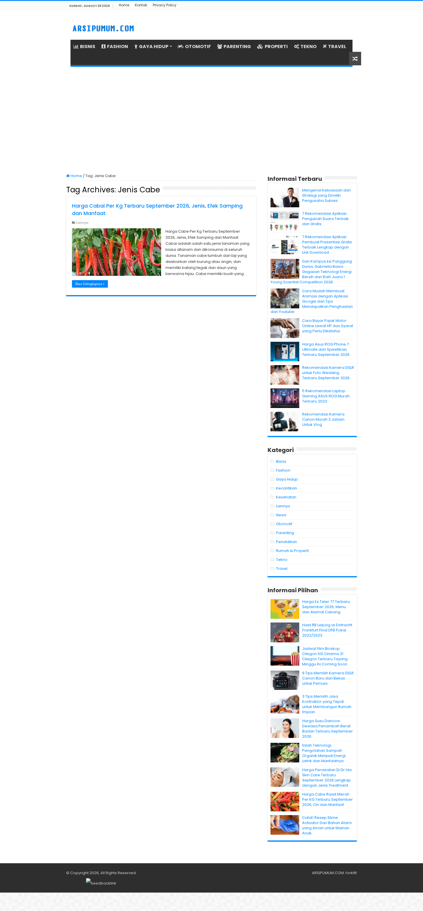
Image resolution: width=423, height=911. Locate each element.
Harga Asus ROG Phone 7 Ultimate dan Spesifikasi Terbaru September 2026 (326, 349)
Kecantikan (286, 488)
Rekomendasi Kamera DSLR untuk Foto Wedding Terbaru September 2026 (328, 373)
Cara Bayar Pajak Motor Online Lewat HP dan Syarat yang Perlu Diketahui (327, 326)
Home (124, 5)
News (281, 515)
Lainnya (82, 222)
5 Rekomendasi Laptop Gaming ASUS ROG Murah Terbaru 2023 (326, 396)
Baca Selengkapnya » (89, 284)
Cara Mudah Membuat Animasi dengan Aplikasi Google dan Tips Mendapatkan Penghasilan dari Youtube (311, 301)
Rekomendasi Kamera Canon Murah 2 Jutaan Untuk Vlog (323, 419)
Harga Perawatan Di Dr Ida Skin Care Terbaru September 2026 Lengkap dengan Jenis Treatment (327, 777)
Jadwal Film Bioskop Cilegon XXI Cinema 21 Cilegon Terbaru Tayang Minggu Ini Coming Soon (325, 656)
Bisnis (281, 461)
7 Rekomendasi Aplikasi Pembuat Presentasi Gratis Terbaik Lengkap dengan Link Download (327, 244)
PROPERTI (276, 46)
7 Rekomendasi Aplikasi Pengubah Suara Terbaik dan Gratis (325, 219)
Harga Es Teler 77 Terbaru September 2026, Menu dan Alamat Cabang (326, 607)
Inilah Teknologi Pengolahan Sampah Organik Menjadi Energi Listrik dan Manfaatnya (324, 753)
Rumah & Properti (292, 550)
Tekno (281, 559)
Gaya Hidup (287, 479)
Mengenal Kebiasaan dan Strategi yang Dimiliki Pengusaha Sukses (326, 195)
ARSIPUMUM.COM (328, 873)
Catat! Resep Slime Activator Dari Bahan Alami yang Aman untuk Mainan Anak (327, 825)
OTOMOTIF (198, 46)
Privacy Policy (164, 5)
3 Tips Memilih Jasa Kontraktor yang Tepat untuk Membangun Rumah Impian (326, 704)
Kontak (141, 5)
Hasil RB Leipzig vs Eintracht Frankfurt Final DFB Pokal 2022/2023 (327, 630)
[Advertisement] (211, 120)
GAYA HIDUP (153, 46)
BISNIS (87, 46)
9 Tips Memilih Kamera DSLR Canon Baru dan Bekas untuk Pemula (328, 678)
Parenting (285, 533)
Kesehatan (286, 497)
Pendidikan (286, 541)
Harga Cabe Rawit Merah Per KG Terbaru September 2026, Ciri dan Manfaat (327, 799)
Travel (281, 568)
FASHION (117, 46)
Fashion (283, 470)
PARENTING (237, 46)
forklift (351, 873)
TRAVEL (337, 46)
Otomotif (284, 524)
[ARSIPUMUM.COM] (102, 27)
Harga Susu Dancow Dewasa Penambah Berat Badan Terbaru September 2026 (327, 728)
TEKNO (308, 46)
